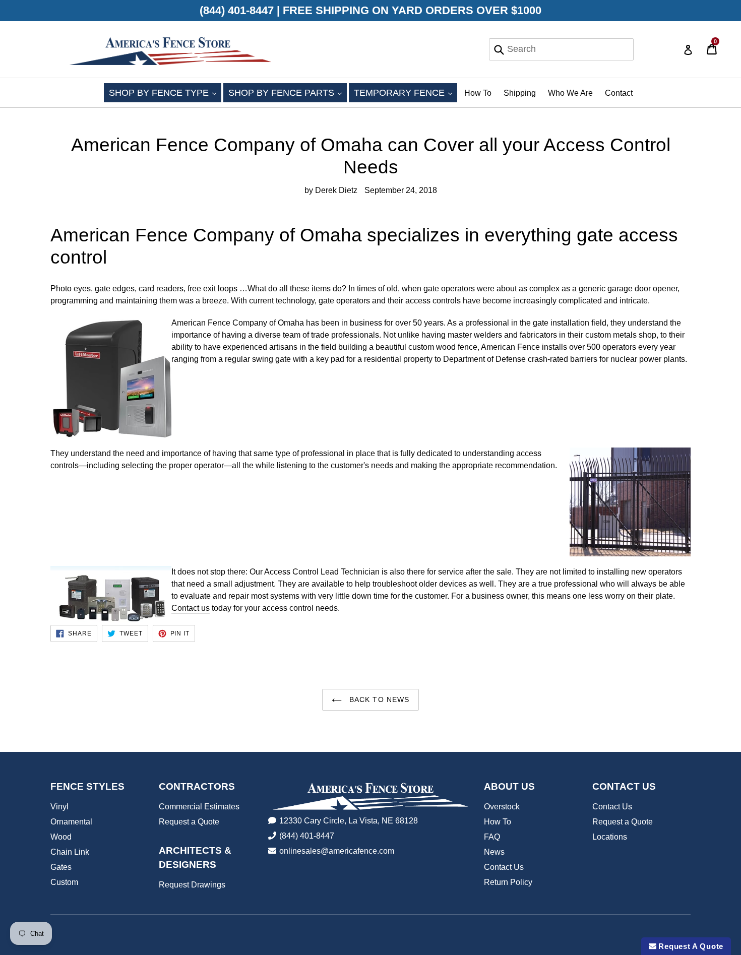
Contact (619, 93)
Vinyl (59, 806)
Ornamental (71, 821)
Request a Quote (189, 821)
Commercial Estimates (199, 806)
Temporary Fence (405, 92)
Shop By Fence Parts (287, 92)
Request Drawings (192, 884)
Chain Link (69, 852)
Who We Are (570, 93)
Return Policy (508, 882)
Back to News (378, 699)
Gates (61, 867)
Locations (609, 837)
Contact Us (504, 867)
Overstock (502, 806)
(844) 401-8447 (306, 836)
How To (477, 93)
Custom (64, 882)
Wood (61, 837)
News (494, 852)
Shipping (520, 93)
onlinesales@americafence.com (336, 851)
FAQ (492, 837)
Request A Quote (689, 946)
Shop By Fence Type (165, 92)
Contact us (190, 608)
